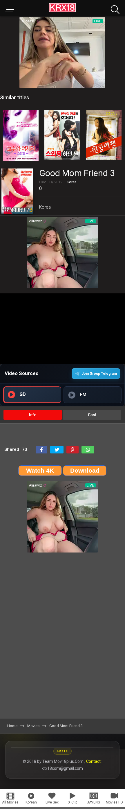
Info (33, 414)
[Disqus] (62, 637)
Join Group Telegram (99, 374)
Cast (92, 414)
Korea (45, 207)
